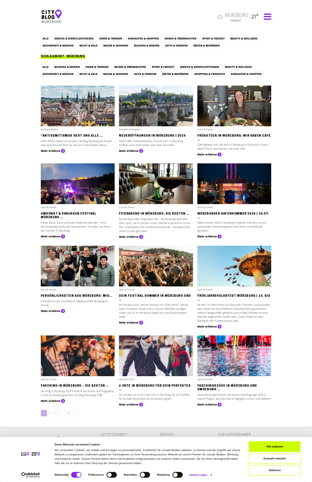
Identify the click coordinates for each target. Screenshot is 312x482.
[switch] (112, 475)
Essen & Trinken (110, 38)
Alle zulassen (274, 446)
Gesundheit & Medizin (58, 45)
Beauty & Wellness (243, 38)
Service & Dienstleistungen (74, 38)
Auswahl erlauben (274, 458)
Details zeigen (198, 474)
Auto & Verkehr (176, 45)
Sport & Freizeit (213, 38)
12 (68, 413)
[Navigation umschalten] (265, 17)
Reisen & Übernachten (180, 38)
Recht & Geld (88, 45)
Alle (45, 38)
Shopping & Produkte (209, 74)
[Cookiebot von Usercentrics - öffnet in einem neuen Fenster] (30, 475)
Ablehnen (275, 470)
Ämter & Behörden (206, 45)
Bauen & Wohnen (115, 45)
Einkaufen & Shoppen (143, 38)
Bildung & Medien (146, 45)
